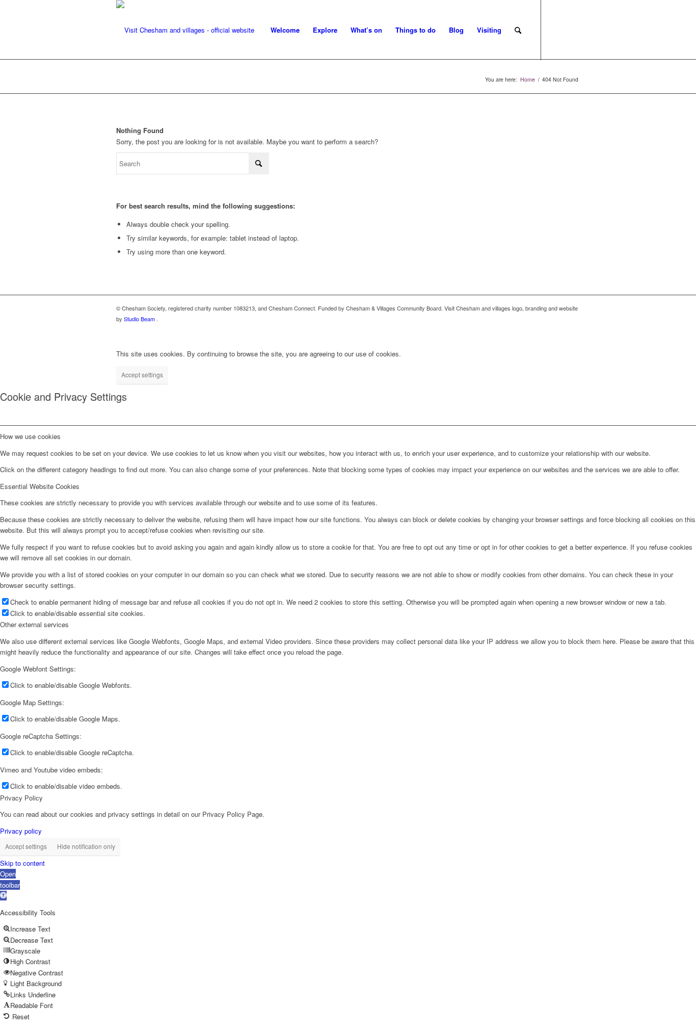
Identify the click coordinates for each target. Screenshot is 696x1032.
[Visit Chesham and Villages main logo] (185, 30)
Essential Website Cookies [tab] (39, 486)
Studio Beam (140, 319)
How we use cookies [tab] (30, 436)
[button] (10, 884)
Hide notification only (86, 846)
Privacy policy (21, 831)
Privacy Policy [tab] (21, 798)
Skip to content (22, 863)
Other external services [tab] (34, 624)
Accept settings (142, 374)
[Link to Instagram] (572, 29)
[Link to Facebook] (557, 29)
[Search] (518, 30)
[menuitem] (285, 30)
